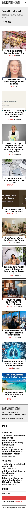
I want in (13, 498)
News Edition (16, 368)
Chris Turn (17, 55)
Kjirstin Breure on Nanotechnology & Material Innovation (14, 82)
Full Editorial (16, 242)
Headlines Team (18, 185)
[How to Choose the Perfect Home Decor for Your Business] (14, 228)
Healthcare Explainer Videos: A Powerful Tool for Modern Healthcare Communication (14, 364)
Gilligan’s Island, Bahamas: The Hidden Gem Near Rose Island (14, 394)
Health (10, 242)
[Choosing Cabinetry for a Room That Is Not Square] (14, 199)
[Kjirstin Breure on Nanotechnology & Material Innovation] (14, 70)
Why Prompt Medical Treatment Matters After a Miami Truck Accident (14, 302)
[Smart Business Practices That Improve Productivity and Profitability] (14, 321)
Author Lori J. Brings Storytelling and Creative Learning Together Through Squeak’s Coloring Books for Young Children (14, 147)
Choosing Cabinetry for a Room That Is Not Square (14, 210)
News (12, 86)
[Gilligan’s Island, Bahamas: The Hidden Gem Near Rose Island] (14, 382)
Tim (16, 86)
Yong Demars (18, 275)
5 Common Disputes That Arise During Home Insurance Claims (14, 180)
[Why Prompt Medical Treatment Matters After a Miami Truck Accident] (14, 290)
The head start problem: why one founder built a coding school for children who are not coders (14, 114)
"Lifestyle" (11, 55)
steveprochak (17, 119)
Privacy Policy (18, 501)
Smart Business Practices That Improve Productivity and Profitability (14, 333)
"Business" (10, 119)
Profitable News (18, 306)
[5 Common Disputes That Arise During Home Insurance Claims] (14, 169)
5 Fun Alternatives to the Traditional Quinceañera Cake (14, 52)
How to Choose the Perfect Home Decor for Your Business (14, 239)
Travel (9, 399)
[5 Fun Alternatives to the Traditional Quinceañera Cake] (14, 41)
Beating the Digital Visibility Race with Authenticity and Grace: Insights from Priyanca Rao (14, 270)
